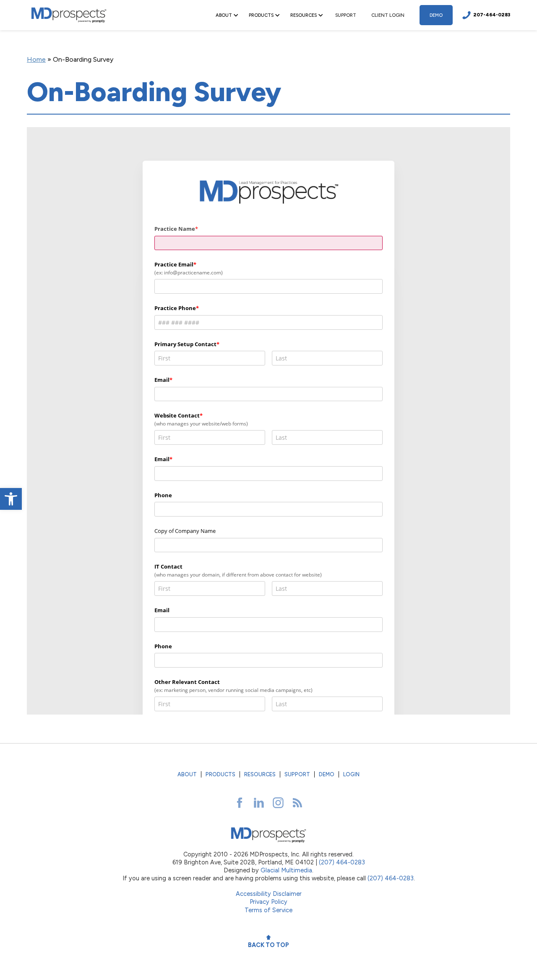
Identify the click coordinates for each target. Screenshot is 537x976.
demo (436, 15)
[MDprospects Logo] (69, 15)
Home (36, 59)
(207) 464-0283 (342, 862)
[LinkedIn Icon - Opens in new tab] (258, 802)
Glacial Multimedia (286, 870)
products (220, 774)
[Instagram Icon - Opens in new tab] (278, 802)
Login (351, 774)
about (187, 774)
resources (260, 774)
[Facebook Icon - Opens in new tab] (239, 802)
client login (387, 15)
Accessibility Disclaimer (269, 894)
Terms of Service (268, 910)
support (345, 15)
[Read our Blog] (297, 802)
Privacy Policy (268, 902)
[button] (11, 499)
